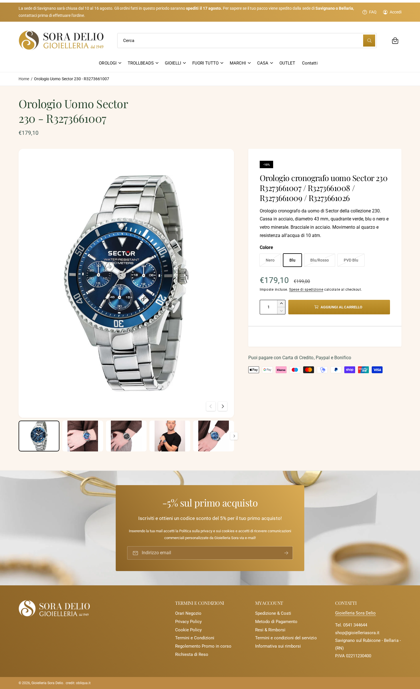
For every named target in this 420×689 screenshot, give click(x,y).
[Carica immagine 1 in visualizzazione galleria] (39, 436)
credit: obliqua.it (78, 683)
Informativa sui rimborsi (278, 646)
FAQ (373, 12)
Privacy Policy (188, 621)
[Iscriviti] (286, 553)
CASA (262, 63)
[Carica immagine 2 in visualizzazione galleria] (82, 436)
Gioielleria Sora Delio (355, 613)
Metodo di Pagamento (276, 621)
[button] (395, 40)
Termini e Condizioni (194, 637)
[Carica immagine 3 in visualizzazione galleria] (126, 436)
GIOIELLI (173, 63)
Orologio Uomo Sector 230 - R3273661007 (71, 79)
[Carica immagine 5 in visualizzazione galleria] (213, 436)
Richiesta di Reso (191, 654)
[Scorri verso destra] (222, 406)
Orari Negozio (188, 613)
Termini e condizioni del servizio (286, 637)
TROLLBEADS (141, 63)
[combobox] (247, 40)
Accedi (395, 12)
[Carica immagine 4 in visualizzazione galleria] (169, 436)
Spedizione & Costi (273, 613)
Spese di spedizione (306, 290)
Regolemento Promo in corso (203, 646)
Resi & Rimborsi (270, 629)
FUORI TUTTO (205, 63)
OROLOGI (107, 63)
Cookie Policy (188, 629)
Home (24, 79)
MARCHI (238, 63)
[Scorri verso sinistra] (210, 406)
